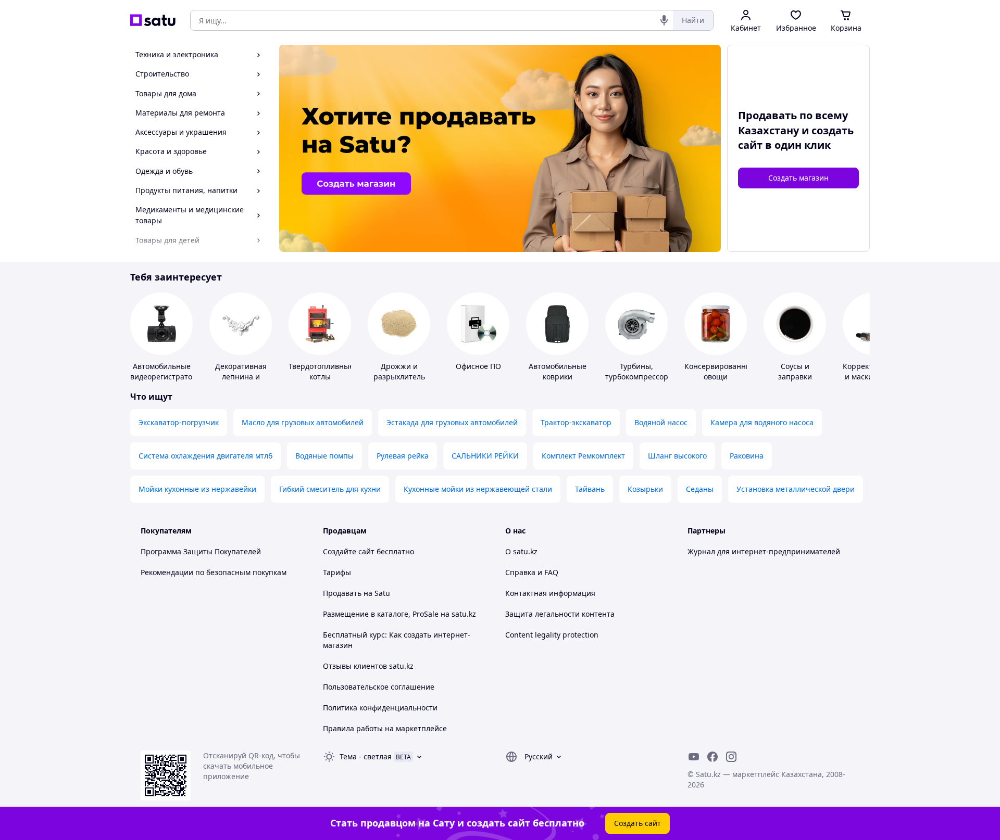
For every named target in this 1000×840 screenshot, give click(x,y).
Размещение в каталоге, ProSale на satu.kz (399, 614)
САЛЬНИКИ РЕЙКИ (485, 456)
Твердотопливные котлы (321, 371)
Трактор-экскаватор (576, 422)
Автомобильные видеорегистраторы (166, 371)
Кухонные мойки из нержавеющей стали (478, 489)
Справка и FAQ (531, 572)
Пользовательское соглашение (378, 687)
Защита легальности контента (560, 614)
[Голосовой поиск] (664, 20)
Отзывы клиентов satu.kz (368, 666)
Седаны (700, 489)
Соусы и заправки (795, 371)
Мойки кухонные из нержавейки (197, 489)
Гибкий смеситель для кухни (330, 489)
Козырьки (645, 489)
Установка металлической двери (795, 489)
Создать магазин (798, 178)
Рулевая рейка (403, 456)
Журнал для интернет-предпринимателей (764, 551)
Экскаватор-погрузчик (179, 422)
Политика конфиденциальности (380, 707)
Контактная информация (550, 593)
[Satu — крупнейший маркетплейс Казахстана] (153, 20)
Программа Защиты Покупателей (201, 551)
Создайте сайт (348, 551)
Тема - (366, 756)
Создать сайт (637, 823)
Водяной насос (661, 422)
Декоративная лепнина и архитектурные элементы (240, 381)
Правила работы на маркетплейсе (385, 728)
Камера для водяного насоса (762, 422)
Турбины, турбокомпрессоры (639, 371)
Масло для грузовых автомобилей (303, 422)
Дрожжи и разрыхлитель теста (399, 376)
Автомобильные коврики (557, 371)
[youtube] (694, 756)
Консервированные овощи (720, 371)
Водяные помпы (324, 456)
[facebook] (712, 756)
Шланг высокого (677, 456)
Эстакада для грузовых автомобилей (452, 422)
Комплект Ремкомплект (583, 456)
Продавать (342, 593)
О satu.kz (521, 551)
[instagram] (731, 756)
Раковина (747, 456)
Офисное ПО (478, 366)
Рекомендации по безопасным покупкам (213, 572)
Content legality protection (551, 635)
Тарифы (337, 572)
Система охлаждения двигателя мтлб (205, 456)
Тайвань (590, 489)
